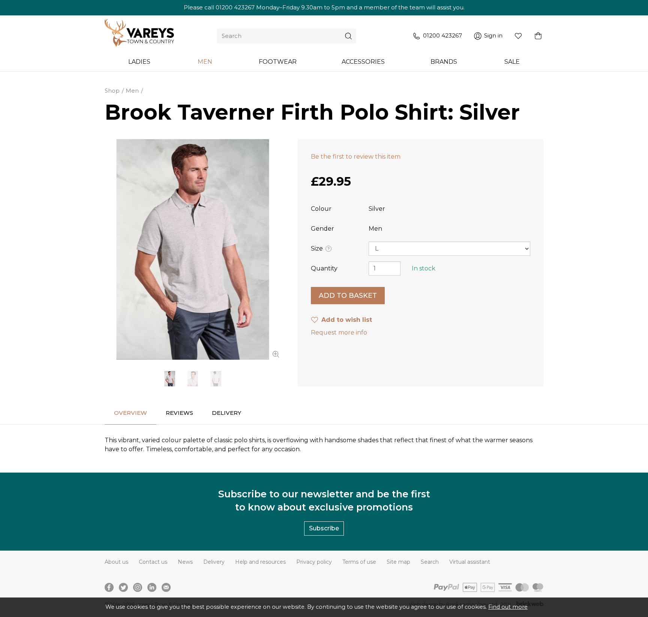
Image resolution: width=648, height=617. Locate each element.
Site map (398, 561)
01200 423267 (235, 7)
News (185, 561)
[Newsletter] (166, 587)
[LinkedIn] (152, 587)
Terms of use (359, 561)
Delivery (214, 561)
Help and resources (260, 561)
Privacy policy (314, 561)
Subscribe (324, 528)
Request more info (339, 332)
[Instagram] (137, 587)
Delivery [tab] (226, 412)
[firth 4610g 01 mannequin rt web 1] (193, 249)
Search (430, 561)
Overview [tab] (130, 412)
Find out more (508, 606)
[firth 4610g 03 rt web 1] (192, 378)
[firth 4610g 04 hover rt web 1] (215, 378)
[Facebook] (109, 587)
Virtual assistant (469, 561)
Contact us (153, 561)
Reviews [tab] (179, 412)
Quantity (324, 268)
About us (116, 561)
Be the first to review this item (355, 156)
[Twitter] (123, 587)
